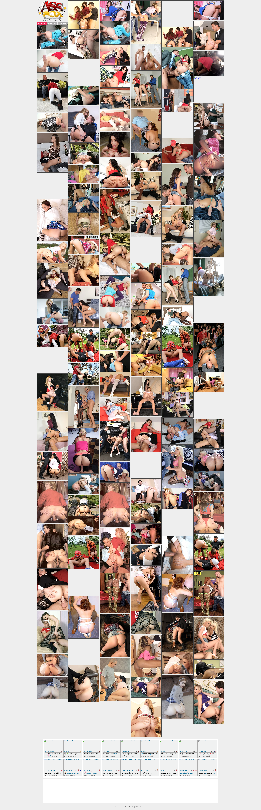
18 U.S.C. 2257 (129, 807)
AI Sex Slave (42, 23)
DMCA (137, 807)
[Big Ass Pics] (52, 9)
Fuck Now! (62, 23)
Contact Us (144, 807)
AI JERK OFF (52, 23)
